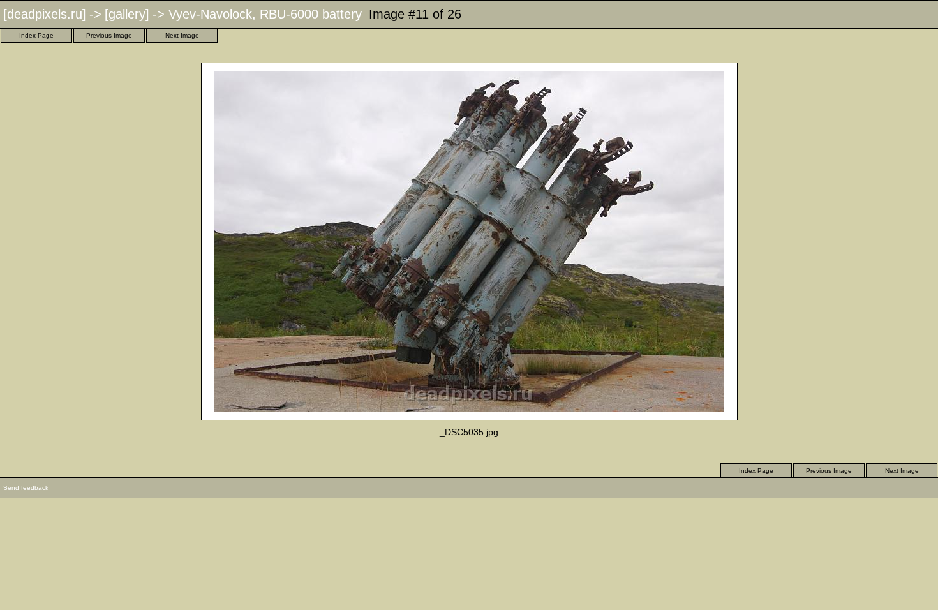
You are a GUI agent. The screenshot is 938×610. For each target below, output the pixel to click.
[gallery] (127, 14)
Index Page (36, 35)
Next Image (182, 35)
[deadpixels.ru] (44, 14)
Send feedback (25, 487)
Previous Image (109, 35)
